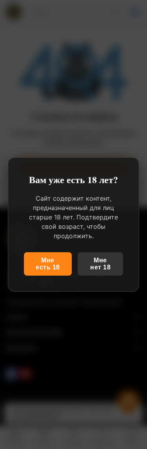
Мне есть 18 (48, 264)
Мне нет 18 (100, 264)
